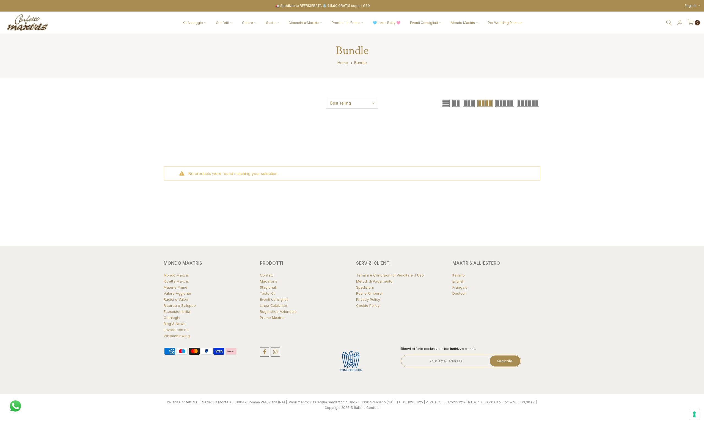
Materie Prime (175, 287)
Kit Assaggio (193, 23)
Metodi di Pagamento (374, 281)
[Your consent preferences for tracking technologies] (694, 414)
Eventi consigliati (274, 299)
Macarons (268, 281)
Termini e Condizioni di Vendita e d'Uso (390, 275)
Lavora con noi (176, 329)
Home (342, 62)
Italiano (458, 275)
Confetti (222, 23)
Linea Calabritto (273, 305)
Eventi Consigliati (424, 23)
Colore (247, 23)
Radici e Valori (176, 299)
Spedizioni (365, 287)
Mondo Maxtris (463, 23)
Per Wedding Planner (505, 23)
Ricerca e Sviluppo (180, 305)
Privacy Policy (368, 299)
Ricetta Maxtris (176, 281)
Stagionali (268, 287)
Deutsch (459, 293)
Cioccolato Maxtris (303, 23)
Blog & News (174, 323)
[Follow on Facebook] (264, 352)
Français (459, 287)
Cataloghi (172, 317)
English (458, 281)
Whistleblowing (177, 335)
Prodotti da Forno (346, 23)
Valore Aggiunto (177, 293)
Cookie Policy (368, 305)
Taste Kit (267, 293)
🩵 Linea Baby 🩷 (386, 23)
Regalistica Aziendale (278, 311)
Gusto (271, 23)
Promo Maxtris (272, 317)
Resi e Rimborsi (369, 293)
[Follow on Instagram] (275, 352)
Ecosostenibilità (177, 311)
